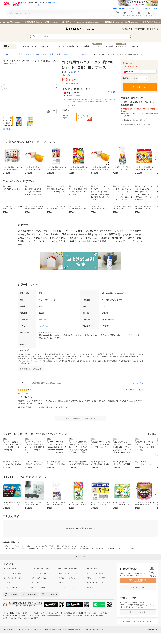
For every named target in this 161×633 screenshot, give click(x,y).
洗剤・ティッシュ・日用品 (29, 54)
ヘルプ (155, 8)
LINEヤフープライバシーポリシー (29, 629)
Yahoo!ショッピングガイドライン (94, 629)
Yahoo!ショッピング (9, 629)
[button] (143, 78)
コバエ (75, 54)
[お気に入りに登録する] (54, 111)
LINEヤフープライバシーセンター (54, 629)
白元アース (43, 326)
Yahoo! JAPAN (118, 8)
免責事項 (78, 629)
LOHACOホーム (9, 54)
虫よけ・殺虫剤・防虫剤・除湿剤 (56, 54)
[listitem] (17, 568)
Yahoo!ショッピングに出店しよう (139, 8)
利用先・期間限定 (75, 95)
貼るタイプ (85, 54)
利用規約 (71, 629)
